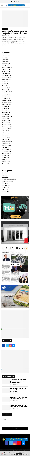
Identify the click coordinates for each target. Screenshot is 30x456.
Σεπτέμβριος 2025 (6, 77)
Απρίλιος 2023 (6, 137)
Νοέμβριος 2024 (6, 98)
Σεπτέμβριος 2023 (6, 126)
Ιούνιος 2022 (5, 157)
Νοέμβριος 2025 (6, 73)
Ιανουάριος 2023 (6, 143)
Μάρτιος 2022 (5, 163)
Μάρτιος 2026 (5, 65)
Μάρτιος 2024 (5, 114)
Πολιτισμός (5, 189)
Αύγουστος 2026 (6, 55)
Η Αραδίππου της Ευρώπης (9, 179)
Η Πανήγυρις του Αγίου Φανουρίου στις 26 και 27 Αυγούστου (18, 398)
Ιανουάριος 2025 (6, 94)
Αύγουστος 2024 (6, 104)
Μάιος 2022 (5, 159)
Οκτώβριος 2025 (6, 75)
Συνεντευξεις (5, 191)
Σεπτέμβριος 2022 (6, 151)
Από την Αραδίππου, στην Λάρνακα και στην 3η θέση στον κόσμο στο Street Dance (18, 390)
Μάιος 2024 (5, 110)
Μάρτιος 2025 (5, 90)
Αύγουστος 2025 (6, 79)
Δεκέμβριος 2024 (6, 96)
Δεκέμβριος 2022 (6, 145)
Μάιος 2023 (5, 135)
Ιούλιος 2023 (5, 131)
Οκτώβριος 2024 (6, 100)
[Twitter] (11, 443)
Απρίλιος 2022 (6, 161)
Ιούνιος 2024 (5, 108)
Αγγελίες (4, 173)
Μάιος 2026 (5, 61)
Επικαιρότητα (5, 28)
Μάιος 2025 (5, 85)
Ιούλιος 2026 (5, 57)
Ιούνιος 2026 (5, 59)
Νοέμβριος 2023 (6, 122)
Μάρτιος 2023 (5, 139)
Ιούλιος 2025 (5, 81)
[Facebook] (6, 443)
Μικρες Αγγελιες (6, 185)
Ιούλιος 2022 (5, 155)
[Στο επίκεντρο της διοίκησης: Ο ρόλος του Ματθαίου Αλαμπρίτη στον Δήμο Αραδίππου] (6, 381)
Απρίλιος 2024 (6, 112)
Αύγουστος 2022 (6, 153)
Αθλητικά (4, 175)
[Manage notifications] (3, 453)
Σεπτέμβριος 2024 (6, 102)
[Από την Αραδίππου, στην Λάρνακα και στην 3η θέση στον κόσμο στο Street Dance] (6, 390)
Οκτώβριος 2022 (6, 149)
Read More (26, 454)
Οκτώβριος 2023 (6, 124)
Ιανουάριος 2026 (6, 69)
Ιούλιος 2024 (5, 106)
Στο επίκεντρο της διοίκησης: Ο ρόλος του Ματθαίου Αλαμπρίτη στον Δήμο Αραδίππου (18, 381)
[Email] (23, 443)
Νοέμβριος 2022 (6, 147)
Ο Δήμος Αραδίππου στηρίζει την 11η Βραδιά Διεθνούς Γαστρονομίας (18, 406)
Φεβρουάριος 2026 (7, 67)
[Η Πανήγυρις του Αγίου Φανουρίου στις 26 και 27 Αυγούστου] (6, 399)
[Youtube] (19, 443)
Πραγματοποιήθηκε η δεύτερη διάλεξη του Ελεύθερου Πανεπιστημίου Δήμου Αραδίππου (14, 33)
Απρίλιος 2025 (6, 87)
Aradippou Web (15, 384)
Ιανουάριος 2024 (6, 118)
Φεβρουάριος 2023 (7, 141)
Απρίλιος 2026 (6, 63)
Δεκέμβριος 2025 (6, 71)
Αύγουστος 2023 (6, 129)
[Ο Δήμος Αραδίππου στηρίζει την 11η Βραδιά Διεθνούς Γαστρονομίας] (6, 407)
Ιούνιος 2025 (5, 83)
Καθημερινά (5, 183)
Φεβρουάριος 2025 (7, 92)
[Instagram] (15, 443)
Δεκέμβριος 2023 (6, 120)
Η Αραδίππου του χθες (7, 181)
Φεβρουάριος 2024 (7, 116)
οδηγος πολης (5, 187)
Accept (19, 454)
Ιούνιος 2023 (5, 133)
